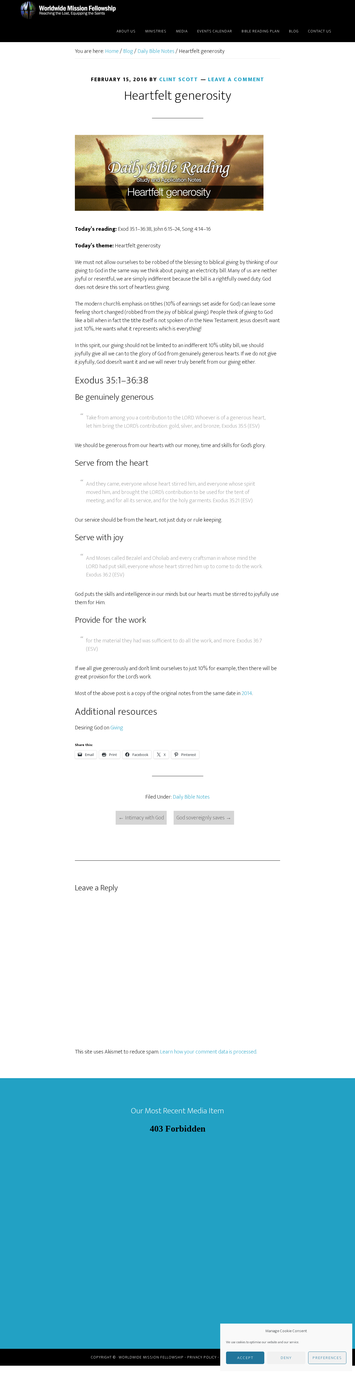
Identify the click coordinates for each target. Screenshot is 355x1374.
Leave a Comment (236, 79)
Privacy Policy (202, 1357)
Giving (116, 727)
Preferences (327, 1357)
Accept (245, 1357)
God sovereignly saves (203, 818)
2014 (247, 693)
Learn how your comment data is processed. (208, 1052)
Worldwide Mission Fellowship (69, 10)
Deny (286, 1357)
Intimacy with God (141, 818)
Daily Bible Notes (191, 797)
